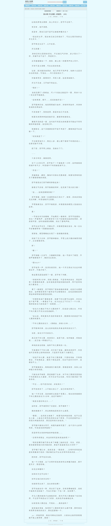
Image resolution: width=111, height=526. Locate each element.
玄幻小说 (34, 5)
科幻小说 (65, 5)
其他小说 (77, 5)
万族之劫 (32, 8)
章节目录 (55, 16)
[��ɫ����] (53, 11)
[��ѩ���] (54, 11)
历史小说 (52, 5)
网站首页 (28, 5)
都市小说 (46, 5)
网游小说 (59, 5)
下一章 (61, 16)
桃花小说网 (27, 8)
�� (64, 11)
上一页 (49, 16)
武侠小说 (40, 5)
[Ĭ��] (51, 11)
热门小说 (83, 5)
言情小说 (71, 5)
